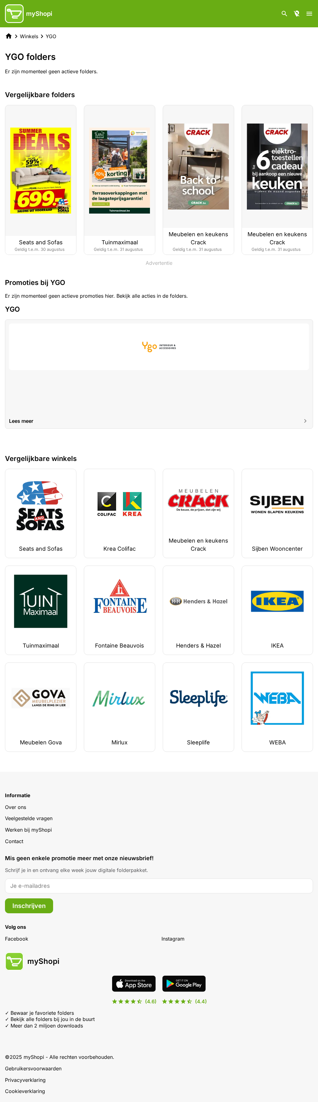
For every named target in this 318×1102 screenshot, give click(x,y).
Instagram (172, 939)
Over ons (15, 807)
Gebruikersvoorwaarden (33, 1068)
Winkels (29, 36)
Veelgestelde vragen (28, 818)
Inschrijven (29, 906)
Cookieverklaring (25, 1091)
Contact (14, 841)
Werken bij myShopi (28, 830)
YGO (51, 36)
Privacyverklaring (25, 1080)
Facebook (16, 939)
